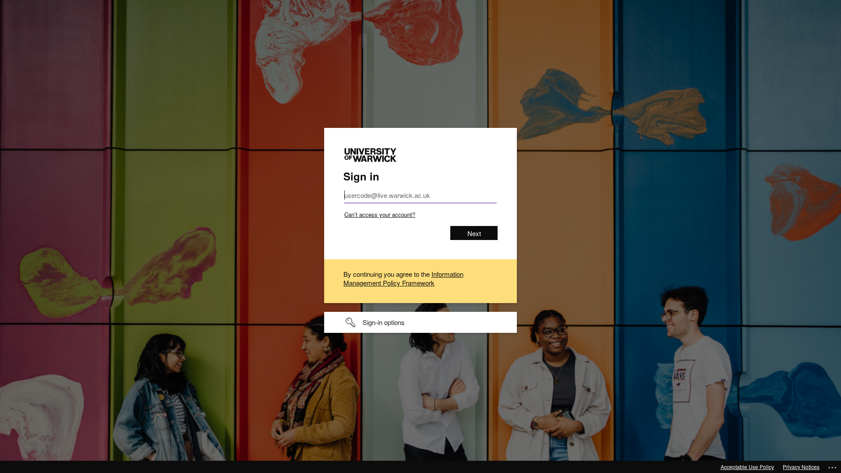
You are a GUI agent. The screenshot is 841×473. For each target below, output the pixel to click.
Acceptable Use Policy (747, 466)
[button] (420, 322)
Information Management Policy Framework (403, 278)
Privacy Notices (801, 466)
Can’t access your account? (379, 214)
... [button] (832, 465)
